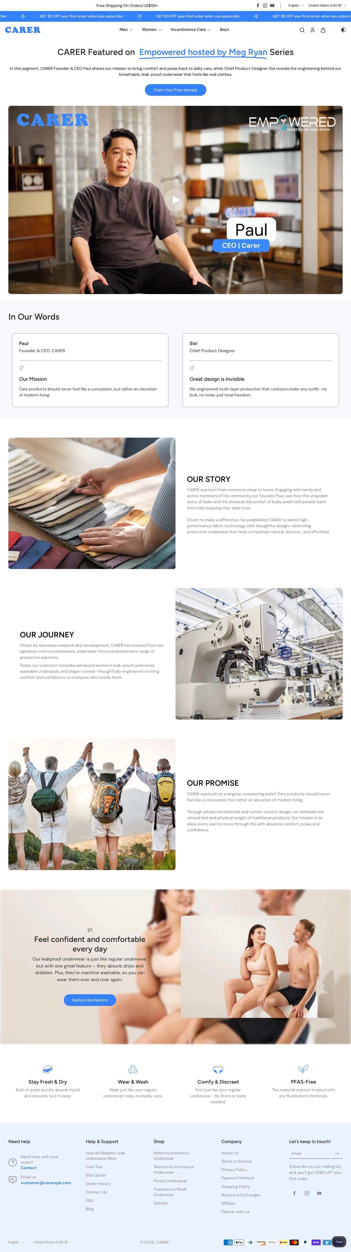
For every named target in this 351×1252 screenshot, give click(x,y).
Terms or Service (236, 1161)
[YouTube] (272, 5)
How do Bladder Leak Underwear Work (105, 1155)
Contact (29, 1168)
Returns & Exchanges (240, 1195)
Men (124, 29)
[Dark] (340, 30)
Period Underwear (170, 1180)
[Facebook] (257, 5)
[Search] (302, 30)
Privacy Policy (234, 1169)
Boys (224, 29)
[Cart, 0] (323, 30)
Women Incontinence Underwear (174, 1169)
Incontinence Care (188, 29)
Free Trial (94, 1167)
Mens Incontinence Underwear (172, 1155)
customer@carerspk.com (46, 1182)
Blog (90, 1208)
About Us (230, 1152)
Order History (98, 1183)
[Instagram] (265, 5)
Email (296, 1153)
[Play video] (175, 199)
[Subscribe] (337, 1153)
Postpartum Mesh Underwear (170, 1192)
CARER (162, 1242)
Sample (161, 1203)
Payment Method (237, 1178)
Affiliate (228, 1203)
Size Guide (96, 1175)
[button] (39, 1142)
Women (149, 29)
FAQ (89, 1200)
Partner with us (235, 1211)
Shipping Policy (235, 1186)
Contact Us (96, 1192)
